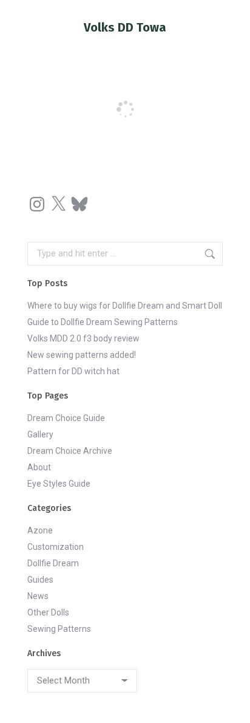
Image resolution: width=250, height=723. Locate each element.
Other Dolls (48, 612)
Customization (55, 547)
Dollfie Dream (53, 563)
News (38, 596)
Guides (40, 579)
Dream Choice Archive (69, 451)
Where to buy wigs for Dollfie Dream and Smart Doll (124, 305)
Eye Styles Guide (58, 483)
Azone (40, 530)
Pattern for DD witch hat (73, 371)
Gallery (40, 434)
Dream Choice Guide (66, 418)
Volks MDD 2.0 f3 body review (83, 338)
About (39, 467)
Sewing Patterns (59, 629)
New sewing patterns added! (81, 355)
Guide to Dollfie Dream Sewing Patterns (102, 322)
